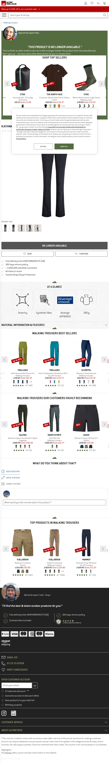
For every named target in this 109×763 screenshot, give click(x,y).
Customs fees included (20, 620)
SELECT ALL (64, 146)
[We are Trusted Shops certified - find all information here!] (59, 622)
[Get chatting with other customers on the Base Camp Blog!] (15, 713)
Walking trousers (11, 22)
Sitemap (8, 752)
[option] (54, 176)
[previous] (7, 84)
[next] (101, 84)
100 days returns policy (17, 264)
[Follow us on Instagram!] (6, 713)
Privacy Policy (21, 139)
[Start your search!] (105, 15)
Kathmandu (9, 126)
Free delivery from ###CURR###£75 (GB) (25, 261)
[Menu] (4, 15)
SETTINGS (43, 146)
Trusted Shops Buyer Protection (21, 274)
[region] (54, 131)
